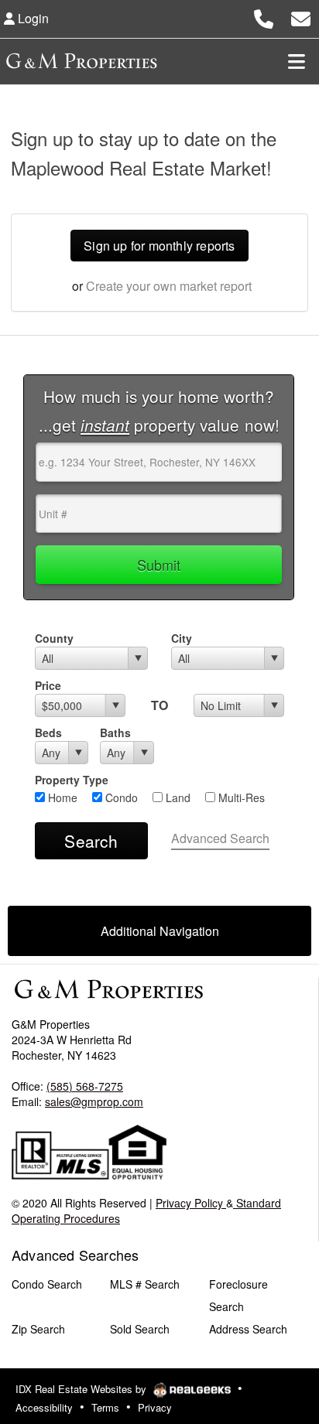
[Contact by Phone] (263, 17)
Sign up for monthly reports (159, 245)
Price (48, 685)
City (181, 638)
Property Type (71, 779)
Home (61, 797)
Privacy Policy (191, 1203)
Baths (115, 732)
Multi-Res (240, 797)
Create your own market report (169, 286)
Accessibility (44, 1407)
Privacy (155, 1407)
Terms (105, 1407)
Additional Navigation (160, 931)
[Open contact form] (300, 17)
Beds (48, 732)
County (54, 638)
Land (176, 797)
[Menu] (296, 61)
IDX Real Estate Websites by (82, 1388)
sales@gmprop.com (94, 1101)
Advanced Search (220, 838)
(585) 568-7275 (84, 1086)
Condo (120, 797)
